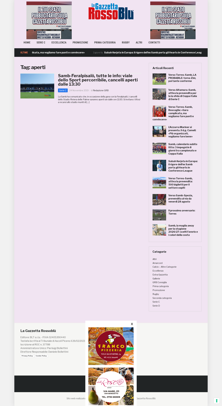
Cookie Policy (41, 356)
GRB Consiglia (160, 282)
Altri (139, 42)
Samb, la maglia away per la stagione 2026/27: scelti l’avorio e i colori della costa (183, 230)
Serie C (41, 42)
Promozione (80, 42)
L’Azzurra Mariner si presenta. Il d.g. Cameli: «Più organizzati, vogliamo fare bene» (182, 132)
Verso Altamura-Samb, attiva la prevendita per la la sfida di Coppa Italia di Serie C (182, 94)
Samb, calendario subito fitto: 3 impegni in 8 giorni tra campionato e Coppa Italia (182, 149)
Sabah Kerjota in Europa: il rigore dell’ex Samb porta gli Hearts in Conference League (145, 52)
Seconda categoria (162, 298)
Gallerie (156, 278)
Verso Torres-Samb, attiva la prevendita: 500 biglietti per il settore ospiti (180, 183)
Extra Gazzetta (160, 274)
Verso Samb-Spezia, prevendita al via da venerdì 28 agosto (180, 198)
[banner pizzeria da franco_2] (111, 346)
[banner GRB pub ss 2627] (27, 20)
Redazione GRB (101, 90)
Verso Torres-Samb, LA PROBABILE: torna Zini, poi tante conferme (182, 78)
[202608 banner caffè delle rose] (111, 386)
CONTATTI (154, 42)
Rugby (126, 42)
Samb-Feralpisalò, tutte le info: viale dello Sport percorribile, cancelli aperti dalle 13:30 (98, 80)
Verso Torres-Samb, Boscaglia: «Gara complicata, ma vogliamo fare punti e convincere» (173, 113)
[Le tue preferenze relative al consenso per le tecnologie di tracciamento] (217, 401)
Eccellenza (58, 42)
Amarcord (157, 263)
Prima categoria (105, 42)
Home (27, 42)
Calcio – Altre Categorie (165, 266)
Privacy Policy (27, 356)
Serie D (156, 305)
